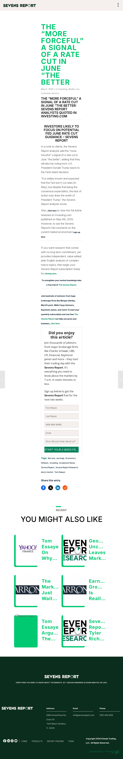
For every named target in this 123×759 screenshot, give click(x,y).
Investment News (67, 463)
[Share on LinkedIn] (57, 487)
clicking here (50, 273)
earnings (60, 458)
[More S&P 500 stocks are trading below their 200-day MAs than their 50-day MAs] (2, 379)
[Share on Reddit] (65, 487)
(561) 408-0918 (106, 715)
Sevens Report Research (67, 467)
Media (72, 89)
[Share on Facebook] (43, 487)
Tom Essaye (59, 472)
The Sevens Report (67, 285)
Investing (62, 89)
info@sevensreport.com (83, 715)
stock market (47, 472)
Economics (70, 458)
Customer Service (50, 93)
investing (54, 463)
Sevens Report (47, 467)
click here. (55, 323)
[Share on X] (50, 487)
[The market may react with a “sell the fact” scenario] (120, 379)
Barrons (51, 458)
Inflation (44, 463)
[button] (118, 5)
